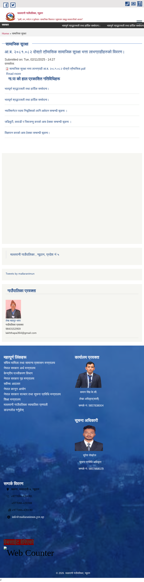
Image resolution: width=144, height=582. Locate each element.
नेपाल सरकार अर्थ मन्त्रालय (19, 368)
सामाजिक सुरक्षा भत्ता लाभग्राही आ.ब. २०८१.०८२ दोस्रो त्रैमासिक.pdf (47, 68)
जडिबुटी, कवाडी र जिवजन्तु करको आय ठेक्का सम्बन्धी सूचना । (38, 121)
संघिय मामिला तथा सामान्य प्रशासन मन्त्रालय (29, 363)
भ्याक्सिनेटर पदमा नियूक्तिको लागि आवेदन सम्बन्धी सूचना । (36, 110)
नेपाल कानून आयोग (15, 389)
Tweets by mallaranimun (20, 273)
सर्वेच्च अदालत (12, 384)
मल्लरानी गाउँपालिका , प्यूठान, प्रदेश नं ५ (34, 254)
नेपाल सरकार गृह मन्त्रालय (19, 378)
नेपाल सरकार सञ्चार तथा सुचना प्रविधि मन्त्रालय (32, 394)
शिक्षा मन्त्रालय (12, 399)
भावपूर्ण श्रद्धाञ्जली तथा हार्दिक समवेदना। (75, 25)
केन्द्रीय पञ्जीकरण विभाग (18, 373)
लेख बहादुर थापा (13, 320)
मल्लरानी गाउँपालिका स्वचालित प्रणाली (26, 405)
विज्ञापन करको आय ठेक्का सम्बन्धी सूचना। (27, 132)
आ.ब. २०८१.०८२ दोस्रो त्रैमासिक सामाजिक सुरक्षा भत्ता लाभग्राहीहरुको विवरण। (65, 52)
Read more (13, 73)
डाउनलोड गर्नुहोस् (14, 410)
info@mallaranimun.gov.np (28, 517)
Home (5, 33)
